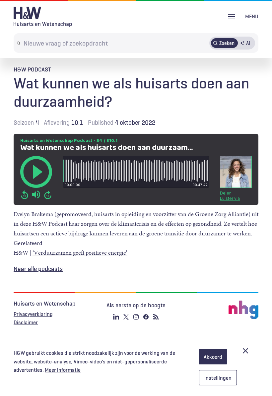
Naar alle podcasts (38, 268)
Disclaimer (26, 322)
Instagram (136, 317)
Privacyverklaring (33, 314)
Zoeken (227, 43)
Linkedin (116, 317)
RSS (156, 317)
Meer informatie (63, 370)
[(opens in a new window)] (217, 310)
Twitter (126, 317)
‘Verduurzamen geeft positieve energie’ (80, 252)
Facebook (146, 317)
